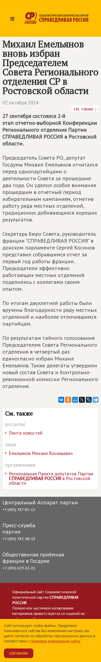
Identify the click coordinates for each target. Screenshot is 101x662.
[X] (82, 400)
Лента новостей (25, 433)
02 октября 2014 (20, 102)
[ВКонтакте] (61, 400)
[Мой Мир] (75, 400)
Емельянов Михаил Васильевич (41, 453)
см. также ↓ (85, 109)
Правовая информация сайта (55, 641)
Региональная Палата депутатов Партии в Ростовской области (51, 478)
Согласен (18, 653)
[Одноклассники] (68, 400)
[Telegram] (96, 400)
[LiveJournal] (89, 400)
